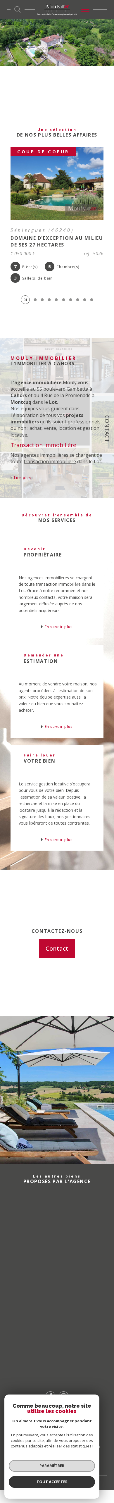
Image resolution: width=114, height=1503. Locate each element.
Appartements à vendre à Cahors (53, 1201)
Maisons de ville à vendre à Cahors (55, 1233)
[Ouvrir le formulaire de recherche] (17, 9)
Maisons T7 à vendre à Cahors (59, 1349)
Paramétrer (51, 1465)
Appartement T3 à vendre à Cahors (56, 1318)
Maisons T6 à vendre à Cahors (59, 1333)
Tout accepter (52, 1481)
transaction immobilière (50, 452)
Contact (107, 428)
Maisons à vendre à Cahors (57, 1217)
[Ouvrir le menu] (85, 9)
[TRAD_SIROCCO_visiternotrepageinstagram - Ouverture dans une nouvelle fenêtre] (63, 1386)
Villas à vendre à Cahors (53, 1249)
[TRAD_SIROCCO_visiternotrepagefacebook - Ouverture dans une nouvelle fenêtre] (50, 1386)
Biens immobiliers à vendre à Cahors (58, 1283)
